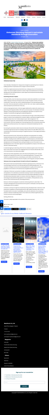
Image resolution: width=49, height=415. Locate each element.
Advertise (6, 360)
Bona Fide (6, 352)
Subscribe (6, 342)
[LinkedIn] (1, 208)
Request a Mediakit (8, 363)
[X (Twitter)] (1, 205)
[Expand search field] (24, 24)
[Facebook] (1, 201)
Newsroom (6, 358)
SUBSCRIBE (24, 386)
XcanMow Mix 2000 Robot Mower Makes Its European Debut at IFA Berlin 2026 (5, 247)
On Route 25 (6, 350)
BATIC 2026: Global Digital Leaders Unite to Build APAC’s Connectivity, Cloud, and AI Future (30, 247)
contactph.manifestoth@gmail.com (12, 336)
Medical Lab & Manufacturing (10, 347)
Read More (4, 261)
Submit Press (7, 366)
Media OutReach (24, 30)
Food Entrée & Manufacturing (10, 344)
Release (12, 366)
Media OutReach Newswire (17, 42)
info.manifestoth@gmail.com (10, 334)
